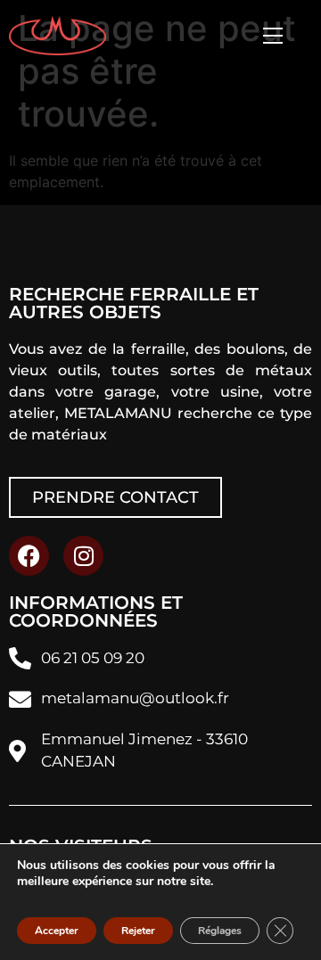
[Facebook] (29, 556)
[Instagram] (83, 556)
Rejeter (138, 930)
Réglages (220, 930)
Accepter (56, 930)
